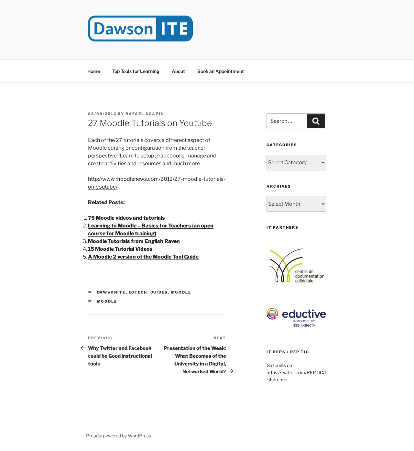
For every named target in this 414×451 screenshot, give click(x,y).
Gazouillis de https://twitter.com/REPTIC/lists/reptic (296, 373)
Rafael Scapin (144, 113)
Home (93, 71)
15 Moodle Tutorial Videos (120, 249)
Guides (159, 292)
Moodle (181, 292)
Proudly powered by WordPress (118, 435)
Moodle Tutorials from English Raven (134, 241)
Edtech (138, 292)
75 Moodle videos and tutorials (126, 218)
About (178, 71)
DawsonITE (111, 292)
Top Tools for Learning (135, 71)
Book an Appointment (220, 71)
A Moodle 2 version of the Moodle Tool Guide (143, 257)
